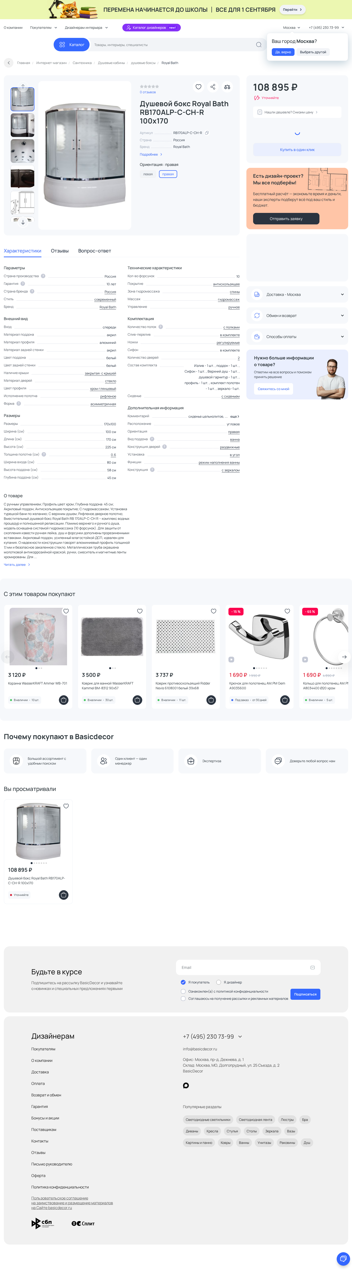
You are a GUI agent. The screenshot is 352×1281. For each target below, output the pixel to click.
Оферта (38, 1175)
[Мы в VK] (206, 1085)
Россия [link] (179, 140)
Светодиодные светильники (208, 1119)
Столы (252, 1131)
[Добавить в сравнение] (227, 87)
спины (235, 291)
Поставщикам (43, 1129)
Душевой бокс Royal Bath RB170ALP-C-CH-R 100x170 (36, 880)
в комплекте (230, 335)
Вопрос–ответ (94, 250)
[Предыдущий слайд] (22, 86)
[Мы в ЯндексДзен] (215, 1085)
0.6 (113, 454)
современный (105, 299)
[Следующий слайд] (22, 222)
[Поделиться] (213, 87)
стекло (110, 381)
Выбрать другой (313, 52)
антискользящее (226, 284)
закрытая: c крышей (100, 373)
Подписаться (305, 994)
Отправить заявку (286, 218)
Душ (307, 1142)
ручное (234, 307)
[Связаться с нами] (343, 1259)
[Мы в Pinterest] (196, 1085)
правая (234, 431)
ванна (235, 439)
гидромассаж (229, 299)
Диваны (192, 1131)
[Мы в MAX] (186, 1085)
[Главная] (29, 45)
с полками (231, 327)
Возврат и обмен (46, 1095)
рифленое (108, 396)
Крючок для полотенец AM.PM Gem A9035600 (257, 685)
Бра (305, 1119)
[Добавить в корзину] (63, 700)
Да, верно (283, 52)
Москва (289, 27)
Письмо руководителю (51, 1164)
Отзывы (60, 250)
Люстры (287, 1119)
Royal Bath (181, 146)
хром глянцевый (103, 388)
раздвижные (230, 447)
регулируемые (228, 342)
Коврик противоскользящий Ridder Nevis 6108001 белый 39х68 (183, 685)
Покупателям (43, 1049)
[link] (149, 87)
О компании (13, 27)
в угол (235, 454)
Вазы (291, 1131)
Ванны (244, 1142)
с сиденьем (230, 396)
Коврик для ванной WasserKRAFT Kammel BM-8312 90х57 (107, 685)
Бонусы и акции (45, 1118)
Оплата (38, 1083)
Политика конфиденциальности (60, 1187)
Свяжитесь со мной (273, 388)
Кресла (212, 1131)
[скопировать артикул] (207, 133)
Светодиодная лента (255, 1119)
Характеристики (22, 250)
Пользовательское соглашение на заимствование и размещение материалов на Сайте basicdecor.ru (72, 1203)
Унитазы (264, 1142)
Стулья (232, 1131)
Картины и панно (199, 1142)
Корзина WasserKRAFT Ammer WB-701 (37, 683)
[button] (234, 416)
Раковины (287, 1142)
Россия (110, 291)
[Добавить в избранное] (198, 87)
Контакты (39, 1141)
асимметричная (103, 404)
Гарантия (39, 1106)
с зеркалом (231, 470)
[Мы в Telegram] (225, 1085)
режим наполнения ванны (219, 462)
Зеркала (271, 1131)
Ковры (225, 1142)
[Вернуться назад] (8, 63)
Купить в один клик (297, 149)
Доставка (40, 1072)
